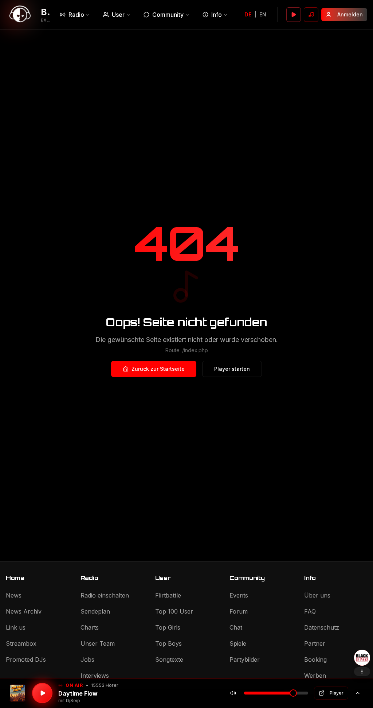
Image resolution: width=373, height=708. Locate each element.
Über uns (317, 595)
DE (248, 14)
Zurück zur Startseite (158, 369)
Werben (315, 675)
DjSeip (73, 700)
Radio (76, 14)
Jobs (87, 659)
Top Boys (168, 643)
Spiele (237, 643)
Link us (15, 627)
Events (238, 595)
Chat (235, 627)
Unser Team (98, 643)
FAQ (310, 611)
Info (216, 14)
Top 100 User (174, 611)
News (13, 595)
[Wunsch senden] (311, 14)
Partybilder (244, 659)
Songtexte (169, 659)
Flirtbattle (168, 595)
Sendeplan (95, 611)
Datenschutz (321, 627)
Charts (90, 627)
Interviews (95, 675)
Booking (315, 659)
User (118, 14)
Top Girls (167, 627)
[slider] (293, 693)
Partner (314, 643)
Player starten (232, 369)
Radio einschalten (105, 595)
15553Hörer (104, 685)
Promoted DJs (26, 659)
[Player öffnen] (293, 14)
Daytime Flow (78, 693)
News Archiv (24, 611)
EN (262, 14)
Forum (238, 611)
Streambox (21, 643)
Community (168, 14)
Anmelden (350, 14)
